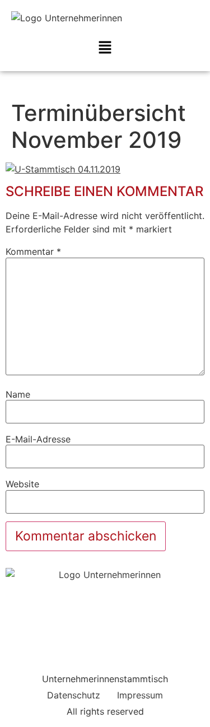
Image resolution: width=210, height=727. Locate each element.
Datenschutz (73, 695)
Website (22, 483)
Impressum (140, 695)
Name (18, 394)
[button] (105, 48)
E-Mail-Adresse (38, 439)
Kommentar (33, 251)
